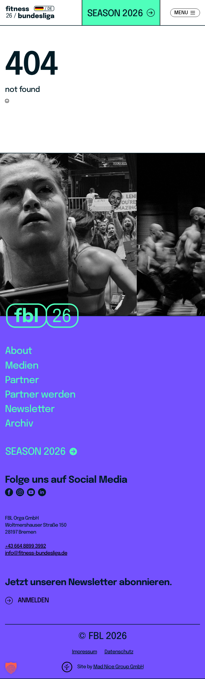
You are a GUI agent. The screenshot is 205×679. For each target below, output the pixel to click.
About (18, 351)
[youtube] (31, 492)
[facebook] (9, 492)
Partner (22, 380)
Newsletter (29, 409)
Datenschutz (118, 652)
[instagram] (20, 492)
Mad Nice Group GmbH (118, 667)
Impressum (84, 652)
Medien (21, 366)
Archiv (19, 424)
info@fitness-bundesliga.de (36, 553)
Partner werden (40, 395)
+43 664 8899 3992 (25, 546)
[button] (11, 668)
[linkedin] (42, 492)
